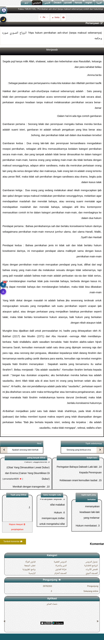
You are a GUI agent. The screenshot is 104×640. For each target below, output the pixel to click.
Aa (44, 17)
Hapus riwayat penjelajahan (16, 527)
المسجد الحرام (61, 573)
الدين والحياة (61, 566)
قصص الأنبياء (92, 569)
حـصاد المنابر (52, 604)
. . (3, 637)
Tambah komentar (11, 541)
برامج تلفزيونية (29, 569)
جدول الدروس (91, 562)
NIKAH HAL (30, 9)
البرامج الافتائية (91, 566)
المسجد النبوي (92, 573)
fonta (56, 17)
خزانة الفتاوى (61, 569)
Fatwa (21, 9)
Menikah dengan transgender (29, 471)
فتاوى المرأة (30, 562)
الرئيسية (32, 573)
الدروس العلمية (60, 562)
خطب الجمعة (30, 566)
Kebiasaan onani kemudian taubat (78, 465)
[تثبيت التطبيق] (3, 291)
